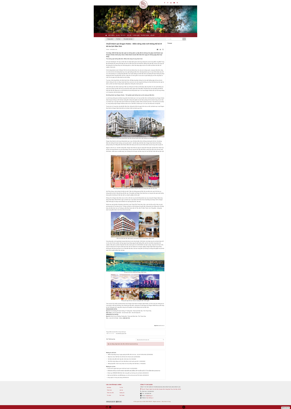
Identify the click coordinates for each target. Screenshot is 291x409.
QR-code (119, 401)
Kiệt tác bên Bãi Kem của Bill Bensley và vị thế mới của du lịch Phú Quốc (125, 375)
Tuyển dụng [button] (136, 35)
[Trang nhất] (106, 35)
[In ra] (160, 49)
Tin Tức (121, 387)
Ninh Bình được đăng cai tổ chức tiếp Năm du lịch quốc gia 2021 (123, 361)
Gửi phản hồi (286, 407)
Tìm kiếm (109, 395)
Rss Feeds (122, 395)
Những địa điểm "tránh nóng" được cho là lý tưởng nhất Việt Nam (123, 363)
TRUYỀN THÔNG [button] (145, 35)
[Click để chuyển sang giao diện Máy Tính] (110, 407)
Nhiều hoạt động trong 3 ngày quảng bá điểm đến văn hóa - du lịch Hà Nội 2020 (127, 354)
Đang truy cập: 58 (111, 401)
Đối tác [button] (129, 35)
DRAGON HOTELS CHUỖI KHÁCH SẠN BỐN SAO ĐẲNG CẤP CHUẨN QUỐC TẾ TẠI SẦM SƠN (131, 370)
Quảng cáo (122, 392)
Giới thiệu (109, 387)
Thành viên (109, 390)
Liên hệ (121, 390)
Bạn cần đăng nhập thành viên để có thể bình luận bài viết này (123, 344)
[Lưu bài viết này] (163, 49)
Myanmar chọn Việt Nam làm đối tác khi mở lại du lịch (121, 356)
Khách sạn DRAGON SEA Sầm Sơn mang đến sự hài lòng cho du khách (125, 373)
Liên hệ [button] (152, 35)
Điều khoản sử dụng (166, 401)
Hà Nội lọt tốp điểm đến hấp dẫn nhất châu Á (119, 359)
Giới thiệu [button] (111, 35)
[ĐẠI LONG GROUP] (143, 4)
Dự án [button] (118, 35)
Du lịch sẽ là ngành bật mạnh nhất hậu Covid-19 (119, 368)
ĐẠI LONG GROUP (148, 401)
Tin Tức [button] (123, 35)
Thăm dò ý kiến (110, 392)
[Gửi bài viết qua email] (158, 49)
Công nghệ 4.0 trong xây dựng (115, 377)
